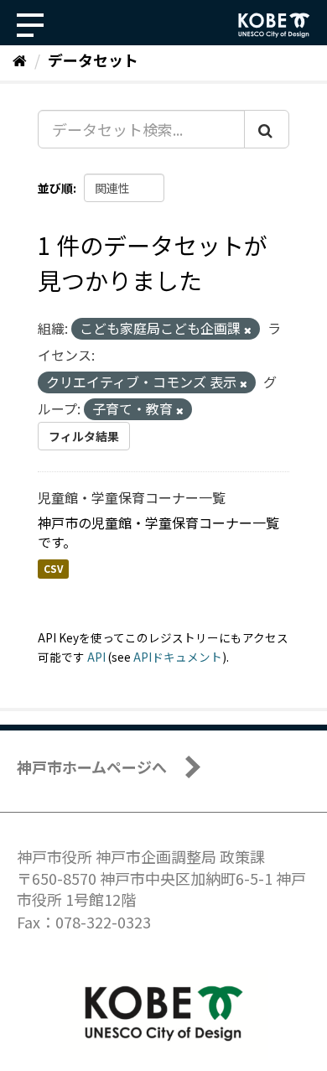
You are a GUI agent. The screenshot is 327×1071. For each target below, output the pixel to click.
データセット (93, 59)
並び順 (55, 187)
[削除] (248, 329)
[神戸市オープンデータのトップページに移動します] (274, 25)
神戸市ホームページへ (92, 766)
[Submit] (266, 129)
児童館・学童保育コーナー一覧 (132, 497)
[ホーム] (20, 59)
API (96, 656)
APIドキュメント (177, 656)
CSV (53, 569)
